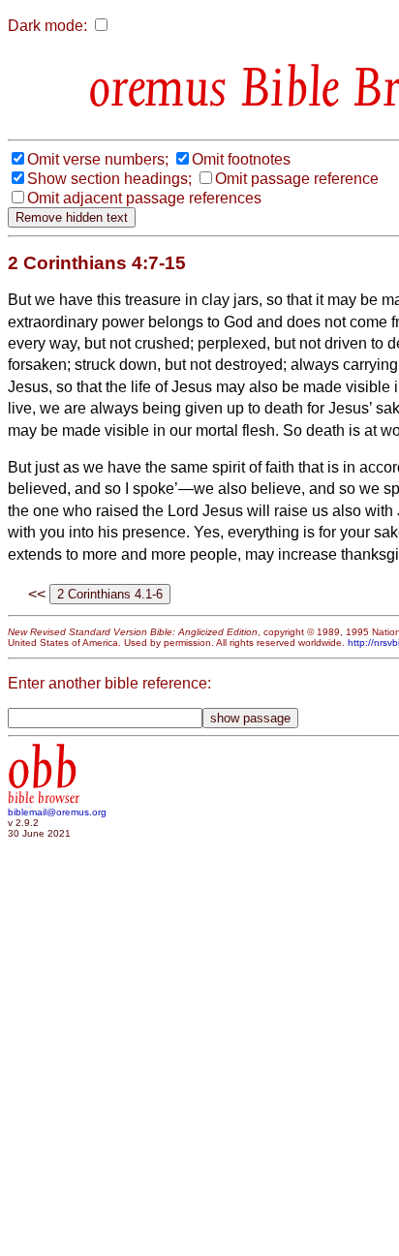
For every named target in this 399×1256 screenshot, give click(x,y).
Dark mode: (47, 25)
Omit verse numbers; (98, 159)
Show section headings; (109, 178)
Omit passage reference (297, 178)
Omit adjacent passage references (144, 198)
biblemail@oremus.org (57, 812)
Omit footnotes (241, 159)
